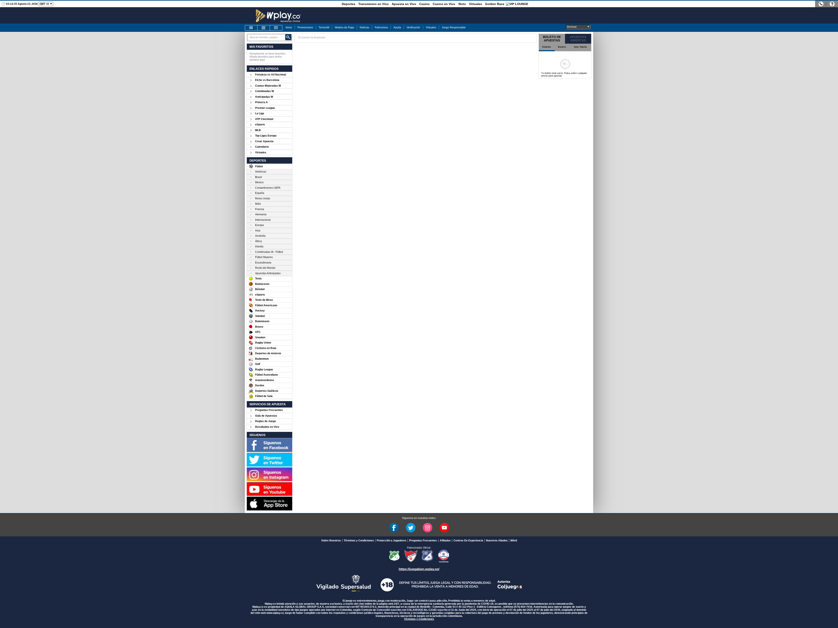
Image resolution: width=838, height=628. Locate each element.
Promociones (305, 27)
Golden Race (494, 4)
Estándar (546, 47)
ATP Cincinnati (264, 119)
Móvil (513, 540)
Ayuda (397, 27)
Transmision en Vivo (373, 4)
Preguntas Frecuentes (269, 410)
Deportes (348, 4)
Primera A (261, 102)
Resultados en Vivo (267, 426)
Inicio (289, 27)
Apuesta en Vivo (404, 4)
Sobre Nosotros (331, 540)
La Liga (259, 113)
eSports (260, 124)
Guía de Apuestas (266, 415)
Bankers (562, 47)
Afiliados (445, 540)
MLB (258, 130)
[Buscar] (288, 37)
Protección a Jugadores (391, 540)
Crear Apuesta (264, 141)
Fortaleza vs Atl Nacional (270, 74)
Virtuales (475, 4)
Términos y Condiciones (359, 540)
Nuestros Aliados (497, 540)
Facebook (393, 527)
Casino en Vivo (444, 4)
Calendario (262, 146)
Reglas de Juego (265, 421)
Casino (424, 4)
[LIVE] (251, 27)
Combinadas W (264, 91)
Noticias (364, 27)
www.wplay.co (275, 612)
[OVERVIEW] (264, 27)
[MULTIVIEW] (276, 27)
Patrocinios (381, 27)
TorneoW (324, 27)
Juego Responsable (454, 27)
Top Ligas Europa (265, 135)
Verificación (413, 27)
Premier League (265, 108)
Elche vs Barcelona (267, 80)
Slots (462, 4)
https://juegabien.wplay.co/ (419, 569)
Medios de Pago (344, 27)
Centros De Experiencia (468, 540)
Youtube (444, 527)
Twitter (410, 527)
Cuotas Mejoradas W (268, 85)
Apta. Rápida (580, 47)
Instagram (427, 527)
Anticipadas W (264, 96)
